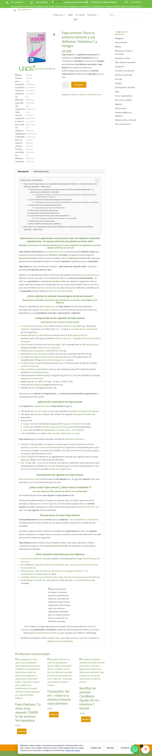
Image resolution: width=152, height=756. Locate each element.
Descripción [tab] (23, 171)
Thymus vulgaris (35, 363)
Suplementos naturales (33, 300)
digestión (72, 287)
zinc (36, 381)
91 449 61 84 (17, 2)
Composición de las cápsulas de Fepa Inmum (45, 205)
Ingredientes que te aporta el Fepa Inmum (50, 208)
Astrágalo (25, 357)
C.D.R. (57, 329)
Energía (118, 83)
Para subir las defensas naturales (36, 558)
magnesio (37, 384)
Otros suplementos (123, 96)
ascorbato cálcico (41, 326)
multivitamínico (84, 580)
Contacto (92, 15)
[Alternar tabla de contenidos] (96, 180)
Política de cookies (73, 750)
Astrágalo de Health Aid (83, 414)
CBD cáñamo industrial (125, 62)
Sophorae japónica (40, 353)
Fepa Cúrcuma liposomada (60, 291)
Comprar (79, 84)
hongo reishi (28, 423)
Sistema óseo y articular (125, 120)
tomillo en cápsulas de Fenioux (55, 427)
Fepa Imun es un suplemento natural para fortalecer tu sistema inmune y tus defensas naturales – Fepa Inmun (58, 228)
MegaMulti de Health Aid (32, 378)
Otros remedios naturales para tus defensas (45, 224)
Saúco (24, 369)
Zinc (22, 463)
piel (97, 447)
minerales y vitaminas (74, 439)
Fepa (89, 94)
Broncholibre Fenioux (38, 372)
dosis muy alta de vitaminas (71, 577)
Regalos (118, 104)
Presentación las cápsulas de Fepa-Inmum (44, 213)
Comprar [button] (22, 731)
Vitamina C (54, 255)
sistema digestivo (49, 503)
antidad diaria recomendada (84, 329)
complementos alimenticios (85, 519)
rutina (23, 433)
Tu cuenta (80, 15)
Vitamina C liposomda (46, 287)
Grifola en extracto (62, 338)
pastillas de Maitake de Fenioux (84, 411)
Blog (70, 15)
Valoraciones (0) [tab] (41, 171)
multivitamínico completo (32, 574)
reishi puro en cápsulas (48, 347)
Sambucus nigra (34, 369)
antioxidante (51, 447)
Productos (58, 15)
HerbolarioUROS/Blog (63, 641)
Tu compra (136, 2)
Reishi (24, 344)
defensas (96, 577)
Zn (44, 381)
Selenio (24, 456)
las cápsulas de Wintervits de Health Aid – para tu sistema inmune (61, 564)
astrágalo (45, 414)
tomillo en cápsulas (29, 366)
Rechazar (110, 748)
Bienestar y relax (122, 58)
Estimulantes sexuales (125, 87)
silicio (33, 387)
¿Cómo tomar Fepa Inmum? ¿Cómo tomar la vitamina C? (50, 216)
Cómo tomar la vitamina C (75, 487)
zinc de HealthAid (31, 469)
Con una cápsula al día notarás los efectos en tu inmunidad (56, 218)
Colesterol (119, 66)
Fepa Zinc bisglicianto (60, 469)
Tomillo (24, 363)
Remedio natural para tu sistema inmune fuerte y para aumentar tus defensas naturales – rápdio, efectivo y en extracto (67, 196)
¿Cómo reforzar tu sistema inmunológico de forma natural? (51, 199)
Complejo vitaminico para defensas (37, 577)
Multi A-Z (79, 571)
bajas (55, 577)
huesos (27, 450)
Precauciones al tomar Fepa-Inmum (42, 221)
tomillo (26, 427)
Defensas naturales (79, 94)
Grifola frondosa (36, 335)
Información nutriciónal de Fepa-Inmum (44, 210)
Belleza (118, 46)
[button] (54, 35)
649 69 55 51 (41, 2)
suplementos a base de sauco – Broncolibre (63, 430)
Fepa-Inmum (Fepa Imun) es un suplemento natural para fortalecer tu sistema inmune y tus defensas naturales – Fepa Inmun (60, 185)
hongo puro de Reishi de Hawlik (75, 423)
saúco (26, 430)
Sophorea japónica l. (37, 350)
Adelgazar (119, 38)
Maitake (24, 335)
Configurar (125, 748)
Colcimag (65, 450)
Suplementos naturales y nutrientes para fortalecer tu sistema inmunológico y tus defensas (67, 202)
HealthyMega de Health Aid (33, 580)
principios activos (90, 275)
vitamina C (94, 284)
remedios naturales (79, 638)
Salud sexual (120, 108)
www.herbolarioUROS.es (48, 633)
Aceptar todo (96, 748)
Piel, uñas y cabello (123, 100)
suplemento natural (51, 238)
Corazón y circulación (124, 70)
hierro (49, 453)
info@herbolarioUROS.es (76, 2)
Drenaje (118, 79)
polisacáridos (78, 335)
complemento (49, 306)
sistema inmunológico (60, 296)
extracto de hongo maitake (42, 411)
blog (57, 638)
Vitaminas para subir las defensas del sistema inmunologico (48, 571)
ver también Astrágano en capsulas (57, 360)
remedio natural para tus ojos (65, 433)
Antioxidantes (121, 42)
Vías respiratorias (123, 124)
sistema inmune (50, 309)
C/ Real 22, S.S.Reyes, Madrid (103, 2)
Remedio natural (26, 245)
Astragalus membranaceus (42, 357)
